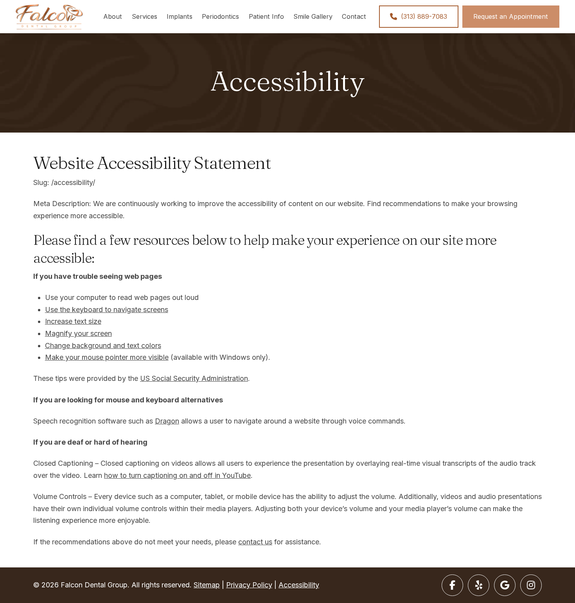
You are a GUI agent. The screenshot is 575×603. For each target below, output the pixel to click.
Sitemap (207, 585)
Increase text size (73, 321)
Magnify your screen (78, 333)
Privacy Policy (249, 585)
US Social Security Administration (194, 378)
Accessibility (299, 585)
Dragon (167, 421)
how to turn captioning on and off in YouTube (177, 475)
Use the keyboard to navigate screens (106, 309)
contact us (255, 542)
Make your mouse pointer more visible (107, 357)
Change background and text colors (103, 345)
